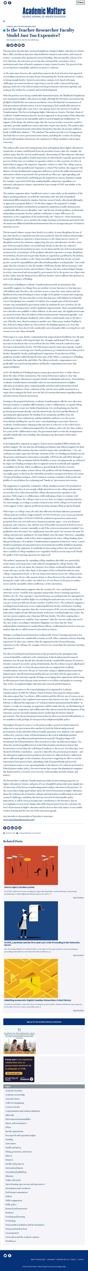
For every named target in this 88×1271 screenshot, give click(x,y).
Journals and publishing (15, 1172)
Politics (8, 1196)
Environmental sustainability (18, 1119)
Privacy (73, 1259)
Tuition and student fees (16, 1229)
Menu (81, 2)
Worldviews (10, 1241)
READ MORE (77, 897)
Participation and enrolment (25, 26)
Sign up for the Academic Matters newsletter (44, 1022)
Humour (9, 1160)
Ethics (8, 1127)
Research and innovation (16, 1208)
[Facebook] (9, 2)
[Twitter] (5, 2)
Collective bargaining (14, 1103)
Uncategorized (11, 1233)
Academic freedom (13, 1090)
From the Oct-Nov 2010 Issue (28, 40)
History (8, 1155)
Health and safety (13, 1147)
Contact (81, 1259)
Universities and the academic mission (22, 1237)
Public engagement (13, 1200)
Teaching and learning (15, 1216)
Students (9, 1212)
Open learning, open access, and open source (25, 1184)
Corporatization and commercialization (22, 1111)
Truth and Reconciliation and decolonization (24, 1225)
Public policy (11, 1204)
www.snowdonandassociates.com (19, 819)
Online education (13, 1180)
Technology (10, 1221)
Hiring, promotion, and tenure (18, 1151)
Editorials (9, 1115)
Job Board (51, 1259)
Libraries (9, 1176)
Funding (9, 26)
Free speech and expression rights (20, 1135)
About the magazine (38, 1259)
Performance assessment (16, 1192)
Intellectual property (14, 1164)
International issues (14, 1168)
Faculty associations (14, 1131)
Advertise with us (62, 1259)
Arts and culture (12, 1099)
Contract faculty (12, 1107)
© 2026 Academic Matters (29, 1266)
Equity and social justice (16, 1123)
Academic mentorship (15, 1095)
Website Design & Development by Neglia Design (52, 1266)
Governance (10, 1143)
